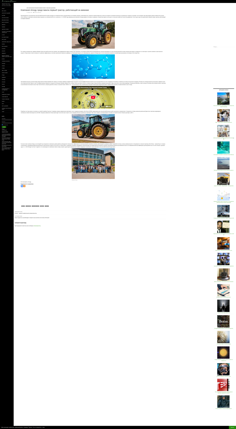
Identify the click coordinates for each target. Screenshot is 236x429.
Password (3, 121)
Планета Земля (4, 72)
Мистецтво (4, 39)
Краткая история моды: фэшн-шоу (224, 312)
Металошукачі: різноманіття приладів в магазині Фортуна (224, 154)
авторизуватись (37, 225)
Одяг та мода (4, 70)
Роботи (3, 84)
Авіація (3, 8)
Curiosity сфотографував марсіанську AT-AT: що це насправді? (6, 135)
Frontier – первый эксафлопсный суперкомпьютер (26, 212)
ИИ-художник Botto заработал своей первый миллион (223, 328)
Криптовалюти (4, 46)
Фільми (3, 101)
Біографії (3, 15)
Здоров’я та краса (5, 29)
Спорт (3, 92)
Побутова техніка (5, 17)
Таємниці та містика (6, 61)
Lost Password (4, 130)
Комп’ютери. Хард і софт (6, 41)
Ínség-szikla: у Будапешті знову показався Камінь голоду (6, 138)
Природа (3, 79)
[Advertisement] (93, 196)
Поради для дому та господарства (5, 89)
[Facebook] (22, 186)
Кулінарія (3, 48)
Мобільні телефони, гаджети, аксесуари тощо (7, 56)
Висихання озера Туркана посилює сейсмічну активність (224, 170)
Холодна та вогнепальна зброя (6, 109)
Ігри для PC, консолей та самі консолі (6, 32)
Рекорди (3, 86)
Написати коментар (37, 12)
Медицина (4, 53)
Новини (3, 65)
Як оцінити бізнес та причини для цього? (224, 297)
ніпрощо (3, 63)
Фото (3, 103)
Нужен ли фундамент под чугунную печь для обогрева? (223, 281)
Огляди (3, 68)
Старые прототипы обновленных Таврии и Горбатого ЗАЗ (224, 218)
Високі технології (5, 22)
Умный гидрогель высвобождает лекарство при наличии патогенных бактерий (32, 217)
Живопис (3, 24)
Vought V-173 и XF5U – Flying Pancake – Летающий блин (223, 185)
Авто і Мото (4, 10)
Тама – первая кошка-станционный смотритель (223, 122)
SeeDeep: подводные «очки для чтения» (224, 376)
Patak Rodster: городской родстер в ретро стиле (223, 250)
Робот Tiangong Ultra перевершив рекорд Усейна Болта (6, 148)
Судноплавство (5, 96)
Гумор (3, 111)
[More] (24, 186)
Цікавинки (4, 77)
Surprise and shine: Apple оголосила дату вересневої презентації (6, 142)
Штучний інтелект (5, 37)
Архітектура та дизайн (6, 13)
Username (3, 118)
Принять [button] (232, 427)
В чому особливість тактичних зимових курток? (224, 408)
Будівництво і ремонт (6, 94)
